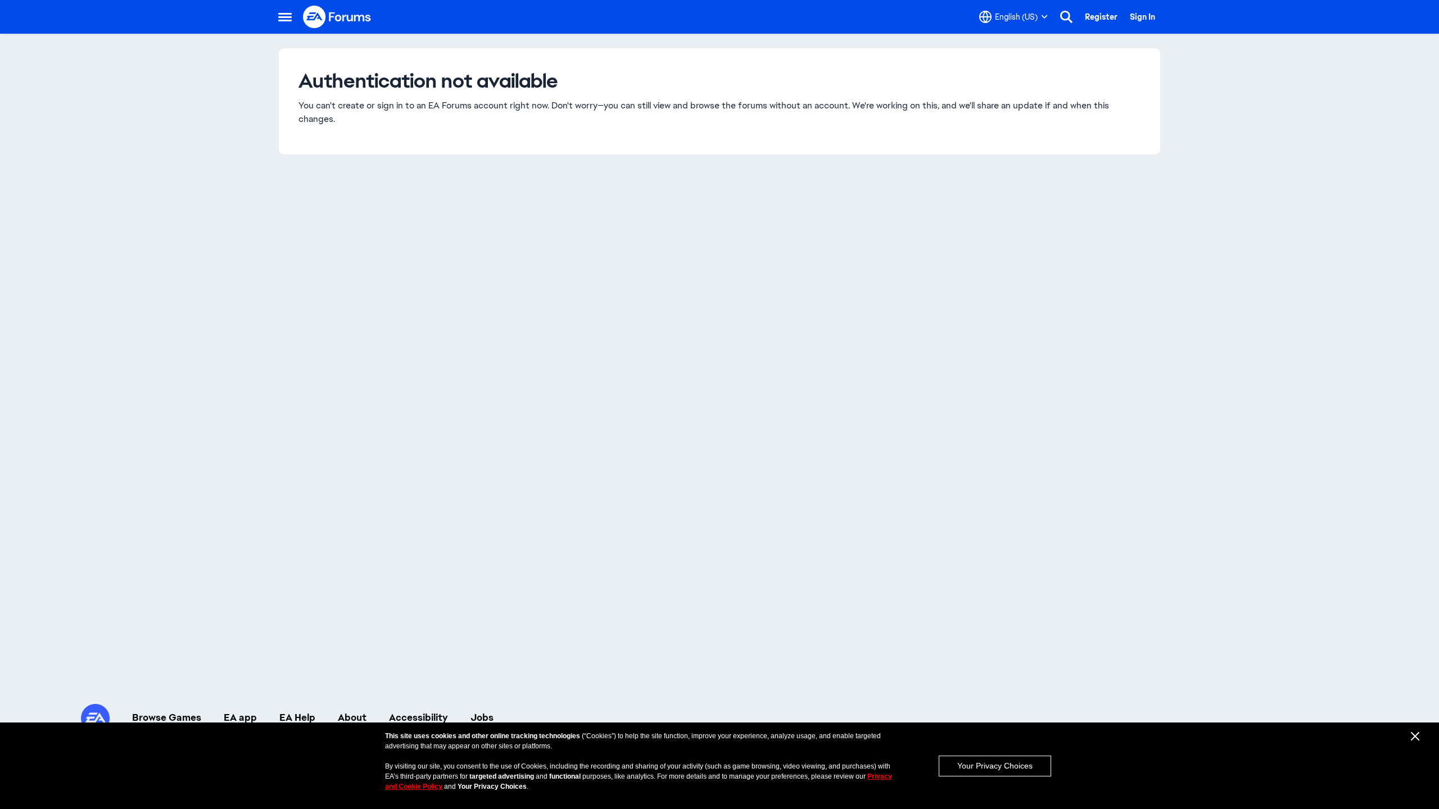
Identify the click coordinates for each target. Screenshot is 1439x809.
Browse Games (166, 717)
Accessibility (418, 717)
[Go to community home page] (337, 17)
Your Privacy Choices (995, 765)
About (352, 717)
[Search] (1066, 17)
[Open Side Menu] (285, 16)
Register (1101, 17)
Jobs (482, 717)
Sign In (1142, 17)
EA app (240, 717)
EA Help (297, 717)
